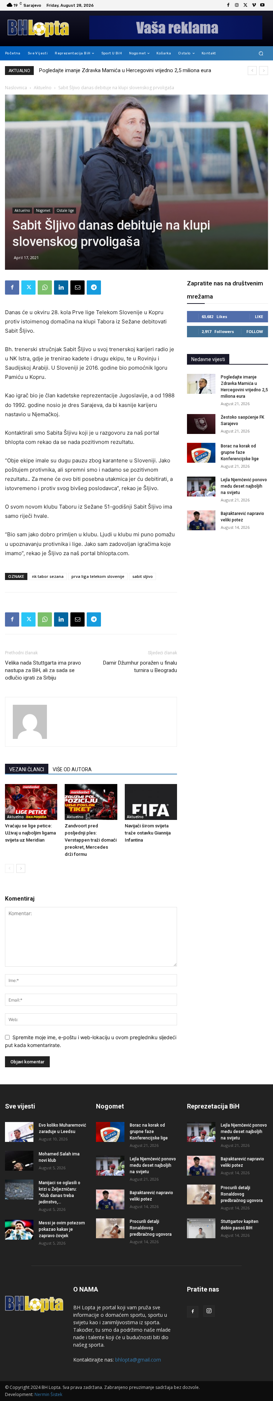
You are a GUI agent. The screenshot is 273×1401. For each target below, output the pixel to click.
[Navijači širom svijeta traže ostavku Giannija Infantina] (151, 802)
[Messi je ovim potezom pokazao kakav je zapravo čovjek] (19, 1230)
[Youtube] (262, 5)
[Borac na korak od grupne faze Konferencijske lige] (201, 453)
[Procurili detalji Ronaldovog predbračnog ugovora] (110, 1228)
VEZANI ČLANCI (26, 769)
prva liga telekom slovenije (97, 576)
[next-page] (20, 868)
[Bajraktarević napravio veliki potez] (201, 520)
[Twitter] (245, 5)
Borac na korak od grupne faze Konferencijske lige (240, 452)
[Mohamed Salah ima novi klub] (19, 1161)
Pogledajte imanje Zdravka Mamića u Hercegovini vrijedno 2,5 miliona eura (125, 70)
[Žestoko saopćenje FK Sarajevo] (201, 424)
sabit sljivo (142, 576)
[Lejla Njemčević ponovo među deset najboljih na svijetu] (201, 486)
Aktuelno (43, 88)
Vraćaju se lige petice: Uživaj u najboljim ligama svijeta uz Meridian (30, 833)
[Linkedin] (61, 287)
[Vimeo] (254, 5)
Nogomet (43, 210)
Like (259, 316)
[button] (261, 53)
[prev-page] (9, 868)
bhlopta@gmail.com (138, 1359)
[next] (263, 70)
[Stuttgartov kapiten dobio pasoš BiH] (201, 1228)
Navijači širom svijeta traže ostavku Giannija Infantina (148, 833)
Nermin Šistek (48, 1394)
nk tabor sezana (48, 576)
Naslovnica (16, 88)
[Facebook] (228, 5)
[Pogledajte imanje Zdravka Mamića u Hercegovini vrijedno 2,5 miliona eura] (201, 384)
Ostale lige (65, 210)
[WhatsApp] (45, 287)
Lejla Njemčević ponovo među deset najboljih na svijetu (244, 486)
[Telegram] (94, 287)
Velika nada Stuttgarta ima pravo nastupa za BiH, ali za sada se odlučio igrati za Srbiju (43, 670)
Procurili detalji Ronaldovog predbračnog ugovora (151, 1228)
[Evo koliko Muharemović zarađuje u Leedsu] (19, 1132)
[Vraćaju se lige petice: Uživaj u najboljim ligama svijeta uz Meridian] (31, 802)
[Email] (77, 287)
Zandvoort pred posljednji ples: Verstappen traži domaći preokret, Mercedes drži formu (91, 840)
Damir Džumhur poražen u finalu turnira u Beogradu (140, 666)
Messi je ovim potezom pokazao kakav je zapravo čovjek (62, 1229)
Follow (254, 331)
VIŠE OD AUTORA (72, 769)
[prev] (252, 70)
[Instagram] (236, 5)
